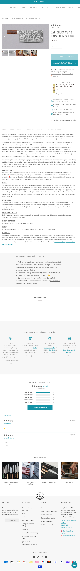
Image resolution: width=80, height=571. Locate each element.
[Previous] (5, 36)
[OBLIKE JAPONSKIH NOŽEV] (10, 470)
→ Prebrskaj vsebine (30, 356)
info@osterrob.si (49, 348)
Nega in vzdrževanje (34, 130)
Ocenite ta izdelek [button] (40, 407)
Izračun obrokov (56, 74)
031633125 (52, 350)
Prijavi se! (12, 520)
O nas (23, 513)
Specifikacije (15, 130)
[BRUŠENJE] (69, 470)
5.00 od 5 (45, 386)
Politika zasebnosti (47, 525)
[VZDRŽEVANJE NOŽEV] (30, 470)
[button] (55, 25)
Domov (5, 18)
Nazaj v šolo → (40, 2)
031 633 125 (64, 525)
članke (35, 348)
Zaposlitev (25, 529)
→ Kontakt (49, 356)
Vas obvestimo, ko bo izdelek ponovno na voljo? (64, 62)
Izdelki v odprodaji (28, 520)
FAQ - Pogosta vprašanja (49, 511)
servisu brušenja (54, 272)
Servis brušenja (26, 517)
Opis (4, 130)
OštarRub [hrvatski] (69, 535)
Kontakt (43, 508)
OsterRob (39, 552)
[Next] (46, 36)
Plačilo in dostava (56, 130)
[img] (8, 421)
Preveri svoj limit (67, 74)
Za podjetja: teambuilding (30, 533)
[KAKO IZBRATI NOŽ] (49, 470)
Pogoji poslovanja (46, 521)
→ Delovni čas (69, 356)
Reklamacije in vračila (48, 518)
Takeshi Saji (55, 27)
